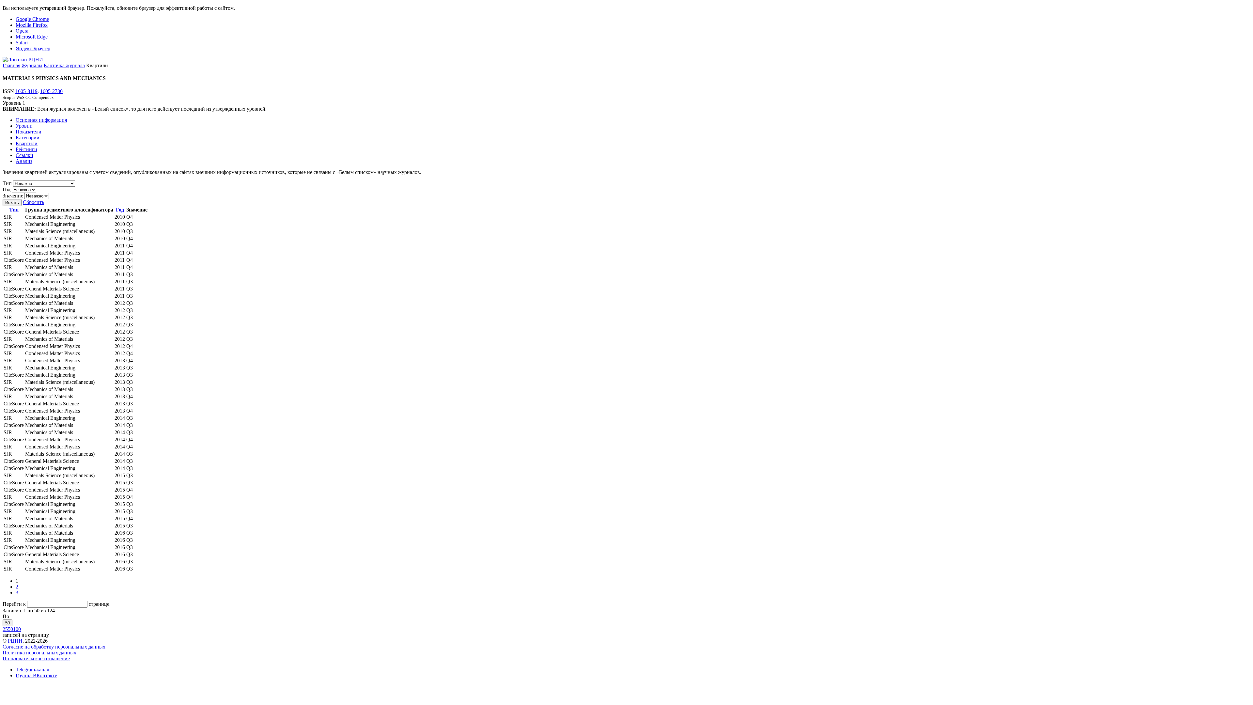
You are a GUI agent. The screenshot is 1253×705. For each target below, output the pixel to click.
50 (7, 622)
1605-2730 (51, 91)
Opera (22, 31)
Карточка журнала (64, 65)
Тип (7, 183)
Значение (13, 195)
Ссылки (24, 155)
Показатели (28, 131)
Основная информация (41, 120)
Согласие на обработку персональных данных (54, 647)
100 (17, 629)
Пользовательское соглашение (36, 658)
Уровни (24, 126)
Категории (27, 137)
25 (5, 629)
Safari (22, 42)
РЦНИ (15, 641)
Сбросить (33, 202)
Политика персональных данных (39, 652)
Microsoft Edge (32, 36)
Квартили (27, 143)
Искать (12, 202)
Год (6, 189)
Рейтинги (26, 149)
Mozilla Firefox (32, 25)
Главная (11, 65)
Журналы (32, 65)
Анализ (24, 161)
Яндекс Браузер (33, 48)
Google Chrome (32, 19)
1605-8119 (26, 91)
